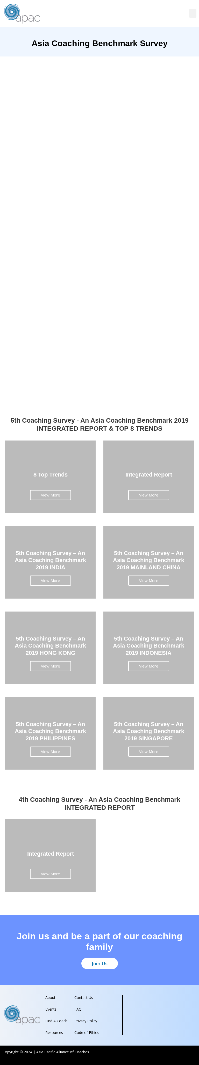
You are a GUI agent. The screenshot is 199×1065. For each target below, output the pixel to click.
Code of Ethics (86, 1032)
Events (50, 1009)
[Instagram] (183, 1054)
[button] (192, 13)
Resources (54, 1032)
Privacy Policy (85, 1020)
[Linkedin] (192, 1054)
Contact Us (83, 997)
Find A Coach (56, 1020)
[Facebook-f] (173, 1054)
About (50, 997)
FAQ (78, 1009)
